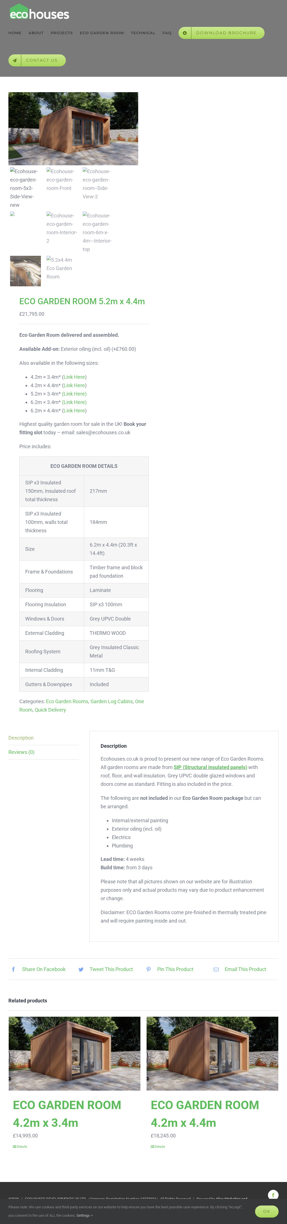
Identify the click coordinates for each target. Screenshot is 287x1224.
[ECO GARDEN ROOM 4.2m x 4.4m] (212, 1054)
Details (22, 1147)
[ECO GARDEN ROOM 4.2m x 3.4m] (74, 1054)
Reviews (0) (21, 752)
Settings (84, 1215)
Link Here (74, 377)
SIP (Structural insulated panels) (210, 767)
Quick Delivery (50, 710)
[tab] (43, 738)
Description (21, 738)
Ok (266, 1211)
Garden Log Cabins (112, 701)
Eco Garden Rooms (67, 701)
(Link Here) (74, 394)
